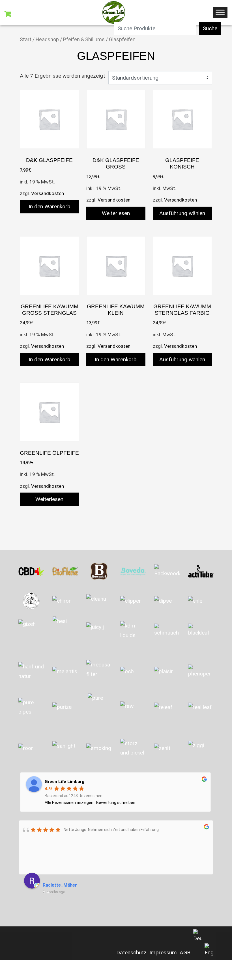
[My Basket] (8, 14)
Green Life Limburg (64, 781)
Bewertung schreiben (115, 802)
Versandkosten (47, 193)
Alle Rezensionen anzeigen (69, 802)
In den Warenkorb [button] (49, 206)
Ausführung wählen (182, 213)
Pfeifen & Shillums (84, 39)
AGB (185, 952)
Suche (210, 28)
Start (25, 39)
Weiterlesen (116, 213)
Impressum (163, 952)
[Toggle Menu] (220, 12)
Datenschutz (131, 952)
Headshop (47, 39)
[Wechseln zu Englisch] (209, 950)
